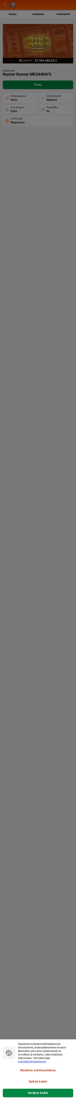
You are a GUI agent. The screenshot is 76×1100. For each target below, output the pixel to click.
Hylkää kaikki (38, 1081)
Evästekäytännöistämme (32, 1061)
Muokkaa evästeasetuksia (38, 1070)
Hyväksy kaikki (38, 1093)
